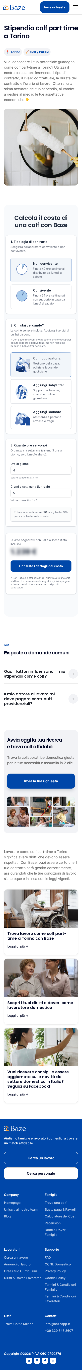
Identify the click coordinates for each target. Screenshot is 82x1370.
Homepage (12, 1203)
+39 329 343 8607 (59, 1331)
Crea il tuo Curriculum (20, 1271)
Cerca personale (41, 1173)
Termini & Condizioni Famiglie (60, 1287)
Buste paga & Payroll (60, 1209)
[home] (14, 7)
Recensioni (53, 1223)
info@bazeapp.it (57, 1324)
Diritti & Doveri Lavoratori (23, 1278)
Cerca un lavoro (16, 1257)
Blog (7, 1216)
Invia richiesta (54, 7)
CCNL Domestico (58, 1264)
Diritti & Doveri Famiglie (55, 1232)
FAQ (48, 1257)
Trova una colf (55, 1203)
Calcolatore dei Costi (60, 1216)
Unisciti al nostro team (21, 1209)
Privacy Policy (55, 1271)
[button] (75, 7)
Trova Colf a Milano (18, 1324)
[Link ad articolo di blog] (41, 922)
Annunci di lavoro (17, 1264)
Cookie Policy (55, 1278)
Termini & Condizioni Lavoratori (60, 1298)
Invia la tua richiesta (41, 781)
